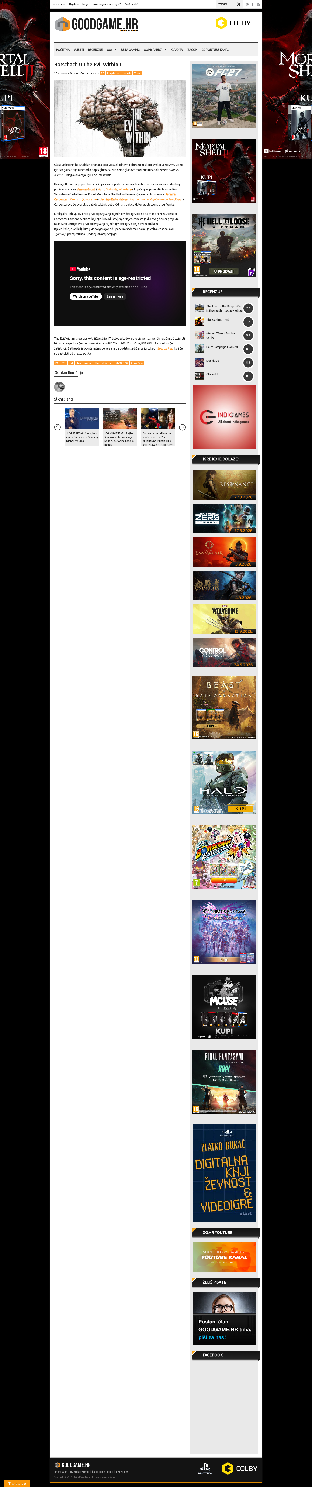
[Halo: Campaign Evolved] (198, 348)
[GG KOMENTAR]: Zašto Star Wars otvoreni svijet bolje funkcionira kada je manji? (119, 439)
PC (102, 73)
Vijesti (79, 49)
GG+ (109, 49)
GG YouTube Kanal (215, 49)
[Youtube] (258, 5)
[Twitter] (247, 5)
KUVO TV (177, 49)
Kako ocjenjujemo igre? (107, 4)
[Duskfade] (198, 362)
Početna (63, 49)
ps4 (71, 363)
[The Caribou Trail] (198, 321)
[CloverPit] (198, 376)
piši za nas (122, 1471)
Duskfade (212, 360)
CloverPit (212, 374)
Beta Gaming (130, 49)
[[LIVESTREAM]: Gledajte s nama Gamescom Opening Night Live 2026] (82, 418)
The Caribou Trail (217, 320)
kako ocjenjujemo (102, 1471)
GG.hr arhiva (153, 49)
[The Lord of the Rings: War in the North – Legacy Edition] (198, 308)
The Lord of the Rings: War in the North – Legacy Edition (225, 308)
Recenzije (95, 49)
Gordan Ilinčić (88, 73)
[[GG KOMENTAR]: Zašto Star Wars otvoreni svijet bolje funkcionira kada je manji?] (120, 418)
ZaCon (192, 49)
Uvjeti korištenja (79, 4)
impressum (61, 1471)
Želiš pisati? (131, 4)
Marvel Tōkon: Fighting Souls (221, 336)
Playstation (114, 73)
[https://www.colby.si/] (208, 28)
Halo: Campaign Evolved (222, 347)
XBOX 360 (121, 363)
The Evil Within (103, 363)
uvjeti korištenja (79, 1471)
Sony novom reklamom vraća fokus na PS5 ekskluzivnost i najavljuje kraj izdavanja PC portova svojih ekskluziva (158, 441)
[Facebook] (252, 5)
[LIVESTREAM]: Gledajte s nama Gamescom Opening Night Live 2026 (82, 437)
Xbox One (137, 363)
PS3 (64, 363)
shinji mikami (83, 363)
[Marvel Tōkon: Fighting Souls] (198, 335)
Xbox (137, 73)
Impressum (58, 4)
